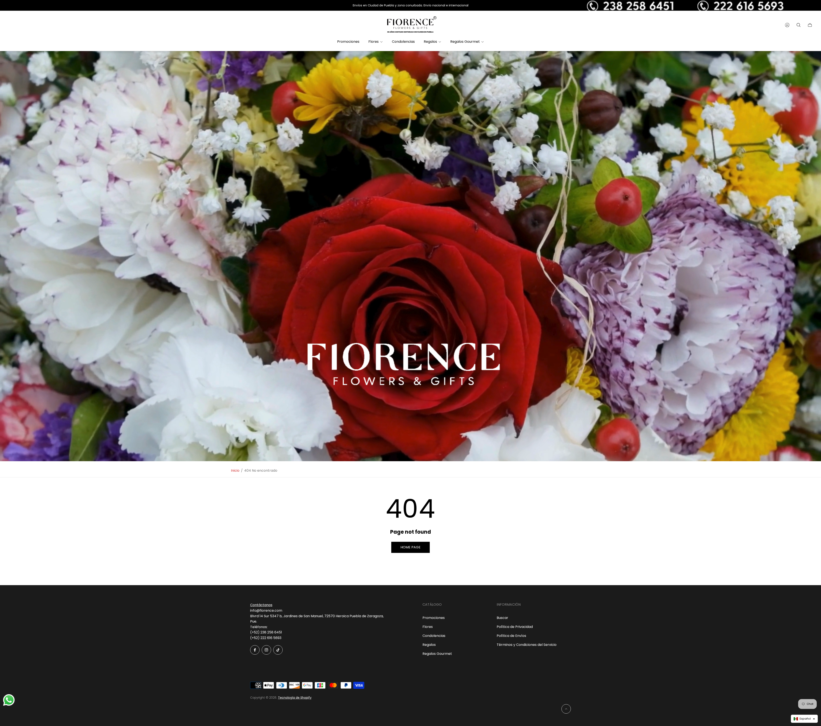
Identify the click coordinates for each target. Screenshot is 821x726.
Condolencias (433, 635)
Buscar (502, 617)
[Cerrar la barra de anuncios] (810, 5)
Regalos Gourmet (437, 653)
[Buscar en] (798, 25)
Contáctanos (261, 604)
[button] (804, 719)
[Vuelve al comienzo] (566, 709)
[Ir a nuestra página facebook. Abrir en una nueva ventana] (255, 650)
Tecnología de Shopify (295, 697)
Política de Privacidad (515, 626)
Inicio (235, 470)
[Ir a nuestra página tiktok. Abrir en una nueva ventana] (278, 650)
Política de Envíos (511, 635)
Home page (410, 547)
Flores (427, 626)
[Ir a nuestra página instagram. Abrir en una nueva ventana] (266, 650)
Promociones (433, 617)
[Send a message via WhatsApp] (9, 700)
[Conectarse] (787, 25)
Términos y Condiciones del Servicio (527, 644)
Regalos (429, 644)
